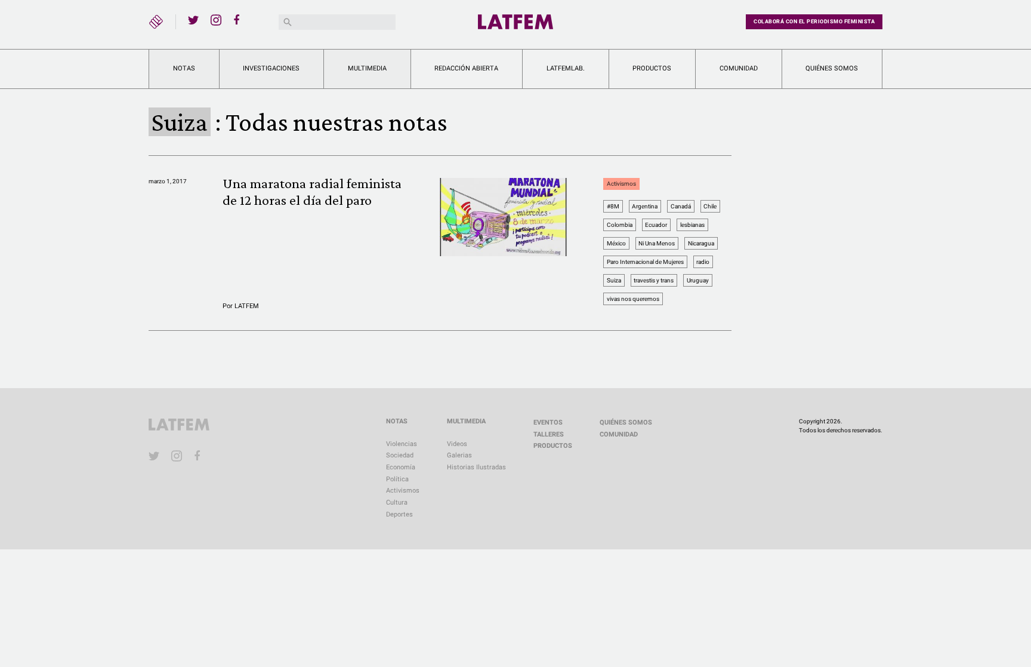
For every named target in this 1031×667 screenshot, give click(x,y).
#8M (613, 206)
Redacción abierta (466, 68)
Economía (400, 467)
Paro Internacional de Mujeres (645, 262)
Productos (651, 68)
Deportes (399, 514)
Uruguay (698, 280)
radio (702, 262)
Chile (710, 206)
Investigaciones (271, 68)
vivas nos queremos (633, 299)
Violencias (401, 444)
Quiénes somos (831, 68)
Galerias (459, 455)
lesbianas (692, 225)
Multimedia (367, 68)
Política (397, 479)
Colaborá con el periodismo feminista (814, 21)
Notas (184, 68)
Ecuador (656, 225)
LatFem (246, 306)
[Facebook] (238, 19)
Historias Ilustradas (476, 467)
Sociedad (399, 455)
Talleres (548, 434)
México (616, 243)
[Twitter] (193, 19)
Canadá (681, 206)
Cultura (397, 502)
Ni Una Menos (656, 243)
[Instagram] (216, 19)
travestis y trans (654, 280)
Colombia (619, 225)
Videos (457, 444)
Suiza (614, 280)
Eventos (548, 422)
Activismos (621, 183)
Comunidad (739, 68)
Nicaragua (701, 243)
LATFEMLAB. (566, 68)
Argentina (645, 206)
